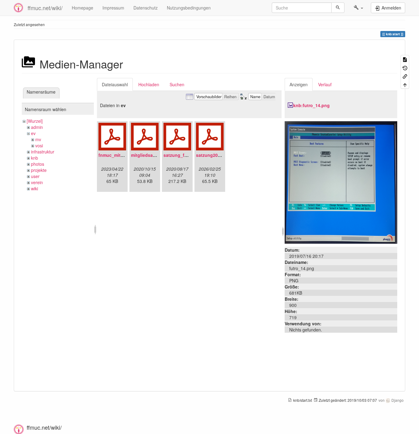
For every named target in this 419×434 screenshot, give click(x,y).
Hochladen (148, 84)
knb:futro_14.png (311, 105)
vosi (39, 145)
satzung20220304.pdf (218, 155)
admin (37, 127)
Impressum (113, 8)
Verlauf (325, 84)
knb (34, 158)
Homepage (82, 8)
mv (38, 139)
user (35, 176)
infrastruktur (42, 152)
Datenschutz (145, 8)
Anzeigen (299, 84)
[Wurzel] (35, 121)
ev (33, 133)
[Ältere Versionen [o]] (405, 67)
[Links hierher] (405, 76)
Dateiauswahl (115, 84)
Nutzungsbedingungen (189, 8)
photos (37, 164)
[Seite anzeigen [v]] (405, 59)
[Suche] (337, 7)
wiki (34, 188)
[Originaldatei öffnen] (341, 182)
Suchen (177, 84)
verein (37, 182)
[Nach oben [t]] (405, 84)
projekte (39, 170)
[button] (358, 7)
